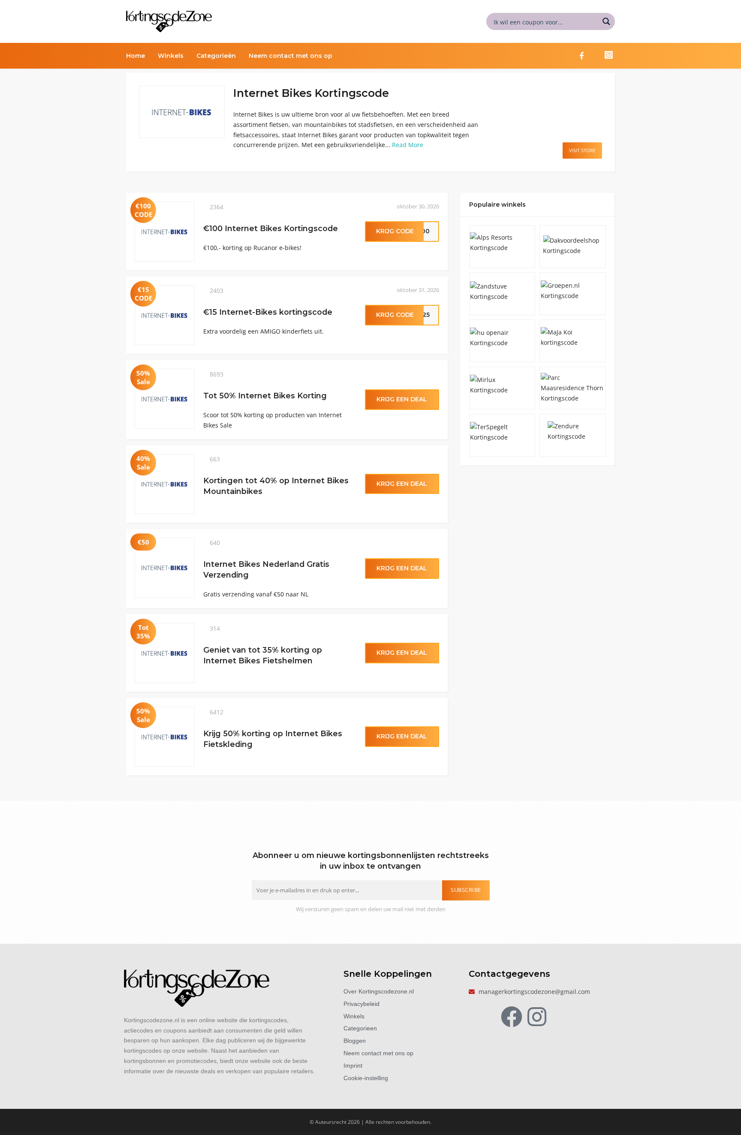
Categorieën (216, 56)
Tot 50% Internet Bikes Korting (265, 395)
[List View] (599, 89)
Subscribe (466, 890)
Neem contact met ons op (290, 56)
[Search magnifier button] (606, 21)
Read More (407, 145)
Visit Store (582, 150)
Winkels (171, 56)
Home (135, 56)
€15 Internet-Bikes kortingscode (267, 311)
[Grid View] (590, 89)
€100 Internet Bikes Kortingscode (270, 228)
